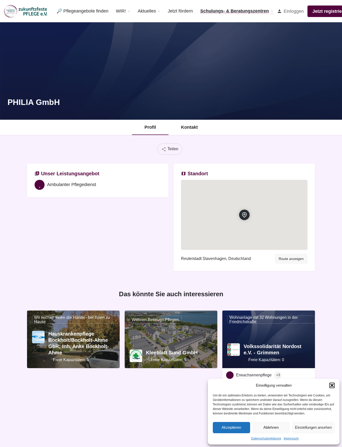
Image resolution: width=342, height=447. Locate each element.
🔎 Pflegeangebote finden (82, 11)
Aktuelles (147, 11)
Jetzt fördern (180, 11)
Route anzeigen (291, 259)
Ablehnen (271, 427)
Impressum (291, 438)
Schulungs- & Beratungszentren (234, 11)
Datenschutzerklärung (266, 438)
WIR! (121, 11)
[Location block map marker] (244, 215)
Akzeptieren (231, 427)
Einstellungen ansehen (313, 427)
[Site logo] (26, 11)
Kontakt (189, 127)
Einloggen (294, 11)
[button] (331, 385)
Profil (150, 127)
